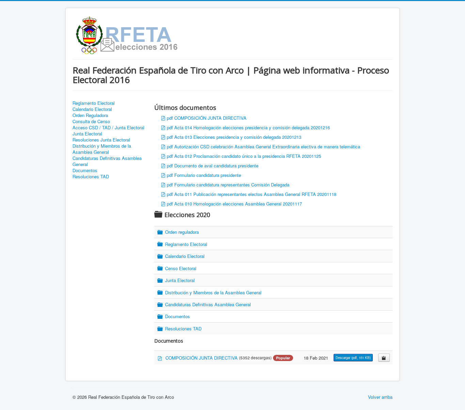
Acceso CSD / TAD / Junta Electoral (108, 128)
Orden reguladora (182, 232)
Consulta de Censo (91, 121)
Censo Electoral (180, 268)
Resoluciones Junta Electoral (101, 140)
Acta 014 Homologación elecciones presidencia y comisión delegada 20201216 (252, 127)
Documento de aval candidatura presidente (216, 165)
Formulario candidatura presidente (207, 175)
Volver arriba (380, 397)
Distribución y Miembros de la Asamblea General (102, 149)
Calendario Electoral (92, 109)
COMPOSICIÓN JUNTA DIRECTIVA (210, 118)
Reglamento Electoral (94, 103)
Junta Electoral (87, 134)
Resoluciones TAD (91, 177)
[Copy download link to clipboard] (384, 358)
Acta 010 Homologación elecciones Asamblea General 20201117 (238, 203)
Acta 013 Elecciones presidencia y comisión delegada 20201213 (237, 137)
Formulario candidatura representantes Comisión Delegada (231, 184)
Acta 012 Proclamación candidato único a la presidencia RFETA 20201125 (247, 156)
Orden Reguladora (90, 115)
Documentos (85, 170)
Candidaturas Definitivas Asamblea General (107, 161)
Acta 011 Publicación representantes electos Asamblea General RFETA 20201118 (255, 194)
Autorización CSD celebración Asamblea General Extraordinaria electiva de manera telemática (267, 146)
